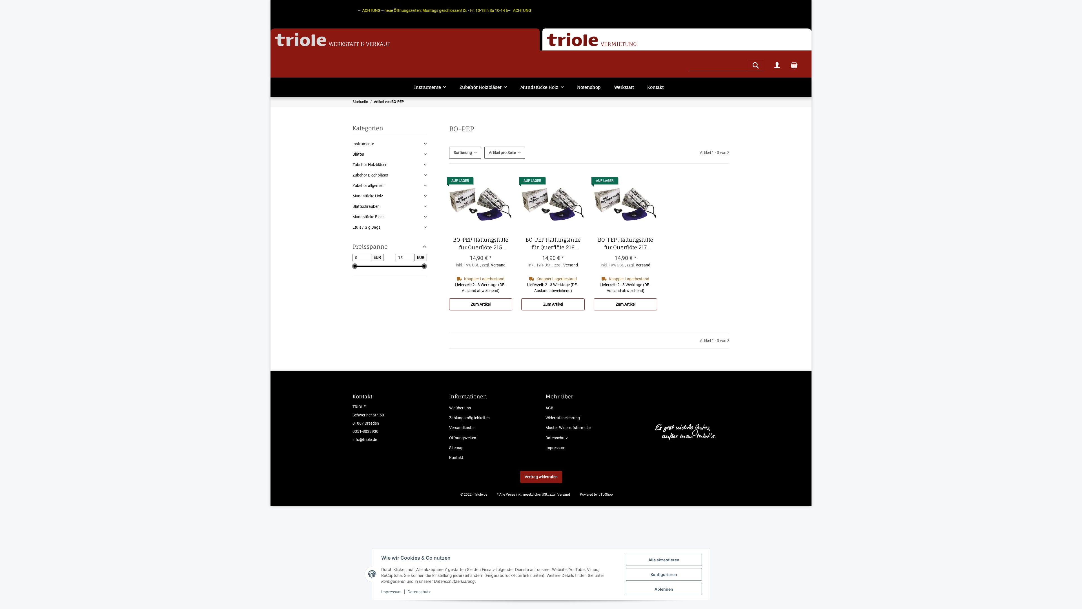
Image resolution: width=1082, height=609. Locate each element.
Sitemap (456, 447)
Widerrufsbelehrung (563, 418)
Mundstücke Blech (368, 217)
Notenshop (589, 87)
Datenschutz (419, 591)
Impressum (391, 591)
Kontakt (655, 87)
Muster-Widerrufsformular (568, 427)
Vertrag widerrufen (541, 477)
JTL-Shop (605, 495)
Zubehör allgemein (368, 185)
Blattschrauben (366, 206)
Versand (498, 265)
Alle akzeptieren (663, 559)
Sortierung (463, 152)
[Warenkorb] (794, 65)
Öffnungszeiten (462, 438)
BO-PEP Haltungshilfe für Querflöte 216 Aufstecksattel (555, 244)
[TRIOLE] (300, 39)
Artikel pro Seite (502, 152)
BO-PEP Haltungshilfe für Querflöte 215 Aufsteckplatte (482, 244)
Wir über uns (460, 408)
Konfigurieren (664, 574)
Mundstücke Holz (367, 196)
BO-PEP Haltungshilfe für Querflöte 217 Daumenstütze (627, 244)
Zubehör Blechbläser (370, 175)
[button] (777, 65)
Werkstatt (624, 87)
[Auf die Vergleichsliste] (502, 182)
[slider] (354, 266)
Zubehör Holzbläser (369, 164)
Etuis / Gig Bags (366, 227)
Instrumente (363, 144)
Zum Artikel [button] (481, 304)
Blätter (358, 154)
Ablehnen (664, 589)
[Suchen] (755, 64)
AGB (549, 408)
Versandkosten (462, 427)
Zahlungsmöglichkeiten (469, 418)
